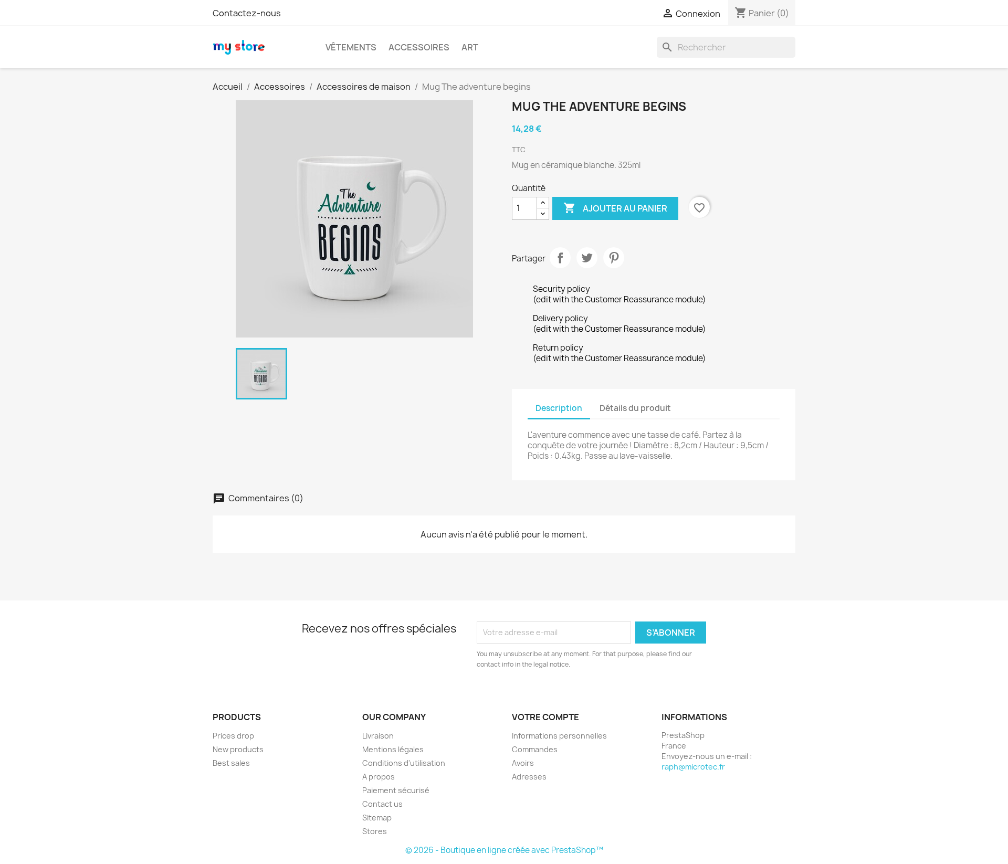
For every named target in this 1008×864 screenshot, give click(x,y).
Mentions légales (393, 749)
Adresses (529, 777)
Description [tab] (559, 408)
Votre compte (545, 717)
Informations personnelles (559, 736)
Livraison (378, 736)
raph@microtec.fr (693, 767)
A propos (378, 777)
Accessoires (418, 47)
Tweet (586, 257)
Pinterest (613, 257)
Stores (374, 831)
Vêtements (351, 47)
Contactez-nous (247, 13)
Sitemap (377, 818)
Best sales (231, 763)
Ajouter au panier (615, 208)
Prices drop (233, 736)
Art (469, 47)
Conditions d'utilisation (403, 763)
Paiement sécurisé (395, 790)
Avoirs (523, 763)
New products (238, 749)
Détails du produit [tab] (635, 408)
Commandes (535, 749)
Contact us (382, 804)
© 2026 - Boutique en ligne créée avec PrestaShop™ (504, 850)
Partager (560, 257)
